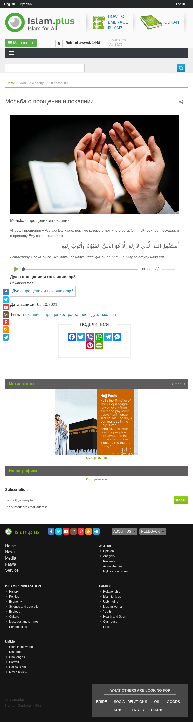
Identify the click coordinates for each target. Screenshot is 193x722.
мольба (109, 314)
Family (105, 586)
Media (10, 558)
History (14, 591)
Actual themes (112, 566)
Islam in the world (21, 647)
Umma (10, 642)
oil (157, 702)
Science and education (24, 606)
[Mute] (156, 268)
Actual (105, 546)
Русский (26, 4)
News (10, 552)
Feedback (150, 531)
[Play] (16, 269)
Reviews (109, 561)
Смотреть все (96, 458)
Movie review (18, 672)
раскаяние (77, 314)
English (9, 4)
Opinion (108, 551)
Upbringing (110, 601)
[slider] (169, 268)
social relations (130, 702)
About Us (122, 531)
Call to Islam (17, 667)
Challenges (17, 657)
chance (158, 710)
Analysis (109, 556)
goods (173, 702)
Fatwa (10, 564)
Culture (14, 616)
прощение (54, 314)
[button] (21, 43)
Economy (15, 601)
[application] (94, 269)
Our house (110, 621)
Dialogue (15, 652)
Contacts (25, 705)
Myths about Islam (115, 571)
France (117, 710)
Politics (14, 596)
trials (138, 710)
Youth (107, 611)
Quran (171, 22)
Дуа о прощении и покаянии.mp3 (43, 277)
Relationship (111, 591)
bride (101, 702)
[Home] (41, 22)
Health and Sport (114, 616)
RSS (38, 705)
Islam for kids (112, 596)
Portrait (14, 662)
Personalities (18, 627)
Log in (180, 4)
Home (10, 83)
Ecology (14, 611)
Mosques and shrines (23, 621)
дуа (94, 314)
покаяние (32, 314)
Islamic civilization (23, 586)
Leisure (108, 627)
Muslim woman (113, 606)
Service (12, 570)
